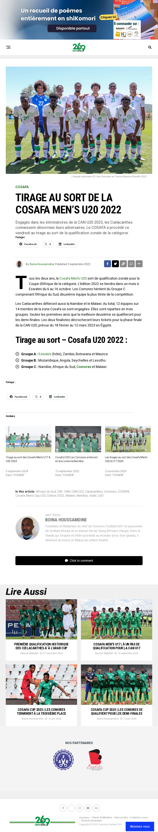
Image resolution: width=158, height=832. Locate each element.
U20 (100, 495)
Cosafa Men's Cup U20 (30, 495)
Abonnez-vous (140, 826)
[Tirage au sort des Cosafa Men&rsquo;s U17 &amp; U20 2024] (28, 439)
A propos (84, 817)
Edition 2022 (55, 495)
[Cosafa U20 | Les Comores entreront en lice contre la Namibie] (78, 439)
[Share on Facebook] (107, 263)
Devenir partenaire (91, 820)
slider (93, 495)
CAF (60, 491)
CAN (67, 491)
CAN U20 (77, 491)
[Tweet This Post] (115, 263)
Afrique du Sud (46, 491)
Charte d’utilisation (102, 817)
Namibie (82, 495)
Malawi (70, 495)
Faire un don (121, 817)
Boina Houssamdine (42, 264)
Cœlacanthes (94, 491)
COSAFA (123, 491)
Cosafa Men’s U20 (73, 278)
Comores (83, 367)
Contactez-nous (139, 817)
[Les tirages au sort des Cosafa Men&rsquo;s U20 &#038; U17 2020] (128, 439)
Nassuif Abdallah (29, 653)
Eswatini (45, 354)
